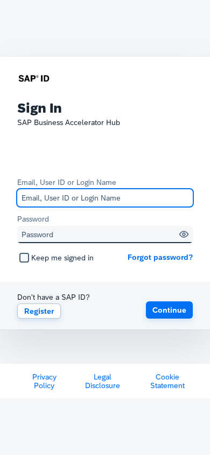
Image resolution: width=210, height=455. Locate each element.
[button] (184, 234)
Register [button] (39, 311)
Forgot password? (160, 257)
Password (33, 219)
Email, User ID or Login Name (66, 182)
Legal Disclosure (102, 381)
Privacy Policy (44, 381)
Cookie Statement (167, 381)
